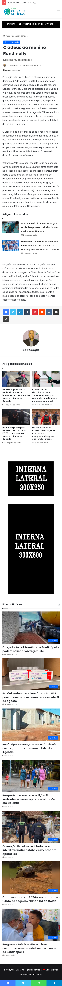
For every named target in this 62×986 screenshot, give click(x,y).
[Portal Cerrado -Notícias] (14, 12)
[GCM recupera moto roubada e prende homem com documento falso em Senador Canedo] (16, 379)
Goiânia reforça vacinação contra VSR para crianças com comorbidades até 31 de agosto (30, 697)
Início (7, 36)
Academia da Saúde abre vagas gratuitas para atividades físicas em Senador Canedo (39, 227)
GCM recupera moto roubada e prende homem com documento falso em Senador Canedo (16, 395)
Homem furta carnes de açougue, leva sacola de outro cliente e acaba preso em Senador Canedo (40, 245)
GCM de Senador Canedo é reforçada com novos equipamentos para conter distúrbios (43, 433)
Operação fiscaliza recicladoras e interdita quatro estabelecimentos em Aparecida (29, 850)
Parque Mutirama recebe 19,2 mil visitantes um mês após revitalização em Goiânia (28, 799)
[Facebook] (6, 312)
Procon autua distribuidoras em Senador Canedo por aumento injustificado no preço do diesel (44, 395)
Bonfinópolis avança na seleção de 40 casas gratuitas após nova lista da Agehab (29, 748)
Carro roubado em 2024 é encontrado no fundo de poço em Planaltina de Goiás (31, 899)
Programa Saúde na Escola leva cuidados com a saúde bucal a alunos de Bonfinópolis (29, 948)
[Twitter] (13, 312)
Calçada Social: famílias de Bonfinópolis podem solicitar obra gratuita (30, 649)
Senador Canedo (20, 36)
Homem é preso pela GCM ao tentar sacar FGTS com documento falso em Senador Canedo (14, 433)
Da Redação (12, 65)
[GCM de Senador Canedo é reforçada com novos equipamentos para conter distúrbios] (46, 417)
